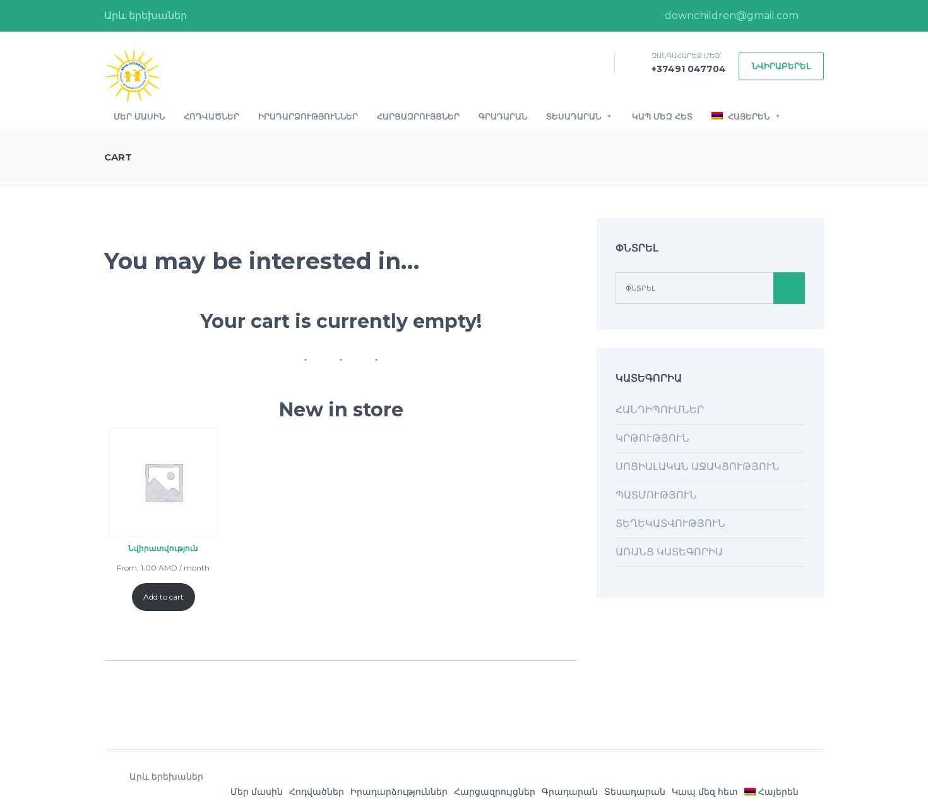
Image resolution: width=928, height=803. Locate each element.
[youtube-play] (814, 16)
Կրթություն (652, 438)
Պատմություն (656, 495)
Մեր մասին (139, 116)
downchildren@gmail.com (730, 15)
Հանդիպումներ (660, 410)
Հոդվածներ (211, 116)
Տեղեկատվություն (670, 523)
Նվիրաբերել (781, 66)
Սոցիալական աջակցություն (698, 467)
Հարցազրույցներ (418, 116)
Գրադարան (503, 116)
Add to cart (163, 596)
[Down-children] (132, 75)
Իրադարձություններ (308, 116)
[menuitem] (771, 791)
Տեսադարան (573, 116)
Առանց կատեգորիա (669, 552)
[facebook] (635, 16)
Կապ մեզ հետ (662, 116)
